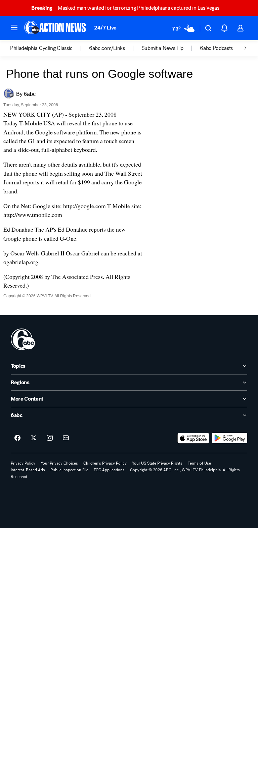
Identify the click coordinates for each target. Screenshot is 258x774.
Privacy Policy (23, 463)
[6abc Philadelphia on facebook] (17, 438)
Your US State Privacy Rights (157, 463)
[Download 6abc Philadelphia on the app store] (193, 438)
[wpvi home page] (23, 339)
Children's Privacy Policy (105, 463)
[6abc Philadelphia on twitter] (33, 438)
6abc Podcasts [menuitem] (216, 48)
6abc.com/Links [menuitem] (107, 48)
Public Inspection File (69, 470)
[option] (49, 48)
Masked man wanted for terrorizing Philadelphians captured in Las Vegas (125, 7)
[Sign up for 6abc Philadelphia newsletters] (66, 438)
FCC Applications (109, 470)
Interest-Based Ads (28, 470)
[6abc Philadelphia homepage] (55, 28)
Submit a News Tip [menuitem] (162, 48)
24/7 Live (105, 27)
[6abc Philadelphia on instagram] (49, 438)
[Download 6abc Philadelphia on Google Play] (229, 438)
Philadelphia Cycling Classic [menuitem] (41, 48)
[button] (14, 27)
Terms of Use (199, 463)
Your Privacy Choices (59, 463)
